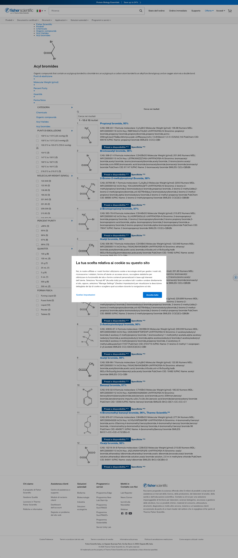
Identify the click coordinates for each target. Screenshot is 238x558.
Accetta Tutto (152, 295)
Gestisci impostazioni (85, 295)
